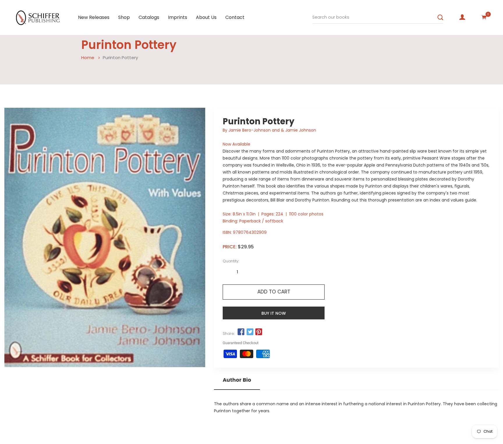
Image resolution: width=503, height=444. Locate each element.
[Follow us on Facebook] (241, 332)
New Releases (93, 17)
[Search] (440, 17)
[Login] (462, 17)
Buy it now (273, 313)
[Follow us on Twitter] (250, 332)
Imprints (177, 17)
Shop (124, 17)
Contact (235, 17)
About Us (206, 17)
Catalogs (149, 17)
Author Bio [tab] (237, 379)
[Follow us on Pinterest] (259, 332)
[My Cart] (484, 17)
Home (87, 57)
